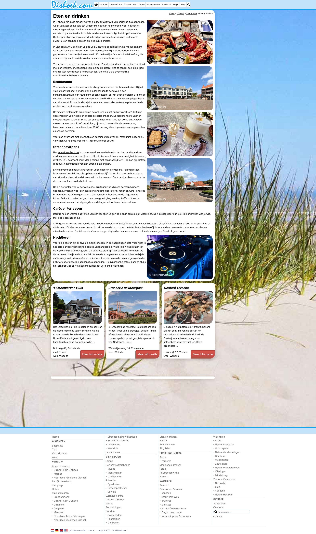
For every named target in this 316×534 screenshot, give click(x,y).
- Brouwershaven (169, 496)
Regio (176, 4)
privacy (91, 530)
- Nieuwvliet (219, 483)
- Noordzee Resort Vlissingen (68, 516)
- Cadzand (219, 490)
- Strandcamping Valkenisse (121, 436)
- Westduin (112, 448)
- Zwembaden (113, 515)
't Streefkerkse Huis (68, 288)
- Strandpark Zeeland (117, 440)
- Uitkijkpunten (114, 476)
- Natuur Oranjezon (223, 444)
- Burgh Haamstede (171, 512)
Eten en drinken (168, 436)
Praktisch (166, 4)
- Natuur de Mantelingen (226, 452)
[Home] (96, 4)
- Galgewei (58, 508)
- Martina (57, 473)
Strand (127, 4)
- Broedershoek (60, 496)
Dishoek (103, 4)
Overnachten (116, 4)
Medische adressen (170, 464)
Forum (163, 468)
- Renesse (165, 492)
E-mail (62, 352)
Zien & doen (139, 4)
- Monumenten (114, 472)
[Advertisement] (240, 85)
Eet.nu (110, 140)
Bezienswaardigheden (118, 464)
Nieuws (164, 476)
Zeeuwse (101, 46)
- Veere (217, 440)
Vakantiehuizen (60, 492)
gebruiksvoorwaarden (77, 530)
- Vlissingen (219, 471)
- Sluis (216, 486)
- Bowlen (111, 491)
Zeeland (164, 485)
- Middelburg (220, 475)
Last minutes (113, 452)
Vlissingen (137, 242)
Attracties (111, 480)
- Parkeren (165, 461)
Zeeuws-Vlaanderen (224, 479)
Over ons (218, 507)
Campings (57, 485)
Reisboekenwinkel (169, 472)
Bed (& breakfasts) (62, 481)
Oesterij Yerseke (176, 288)
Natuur (109, 503)
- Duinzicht (58, 504)
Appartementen (60, 466)
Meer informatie (92, 354)
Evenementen (153, 4)
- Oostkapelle (220, 448)
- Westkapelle (220, 459)
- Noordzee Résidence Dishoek (69, 477)
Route (163, 457)
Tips (54, 449)
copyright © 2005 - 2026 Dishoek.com (111, 530)
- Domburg (219, 456)
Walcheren (219, 436)
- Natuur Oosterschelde (173, 508)
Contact (217, 516)
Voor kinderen (59, 453)
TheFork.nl (94, 140)
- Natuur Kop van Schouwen (175, 516)
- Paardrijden (113, 518)
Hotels (55, 489)
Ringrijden (165, 448)
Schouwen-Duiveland (171, 489)
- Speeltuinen (113, 484)
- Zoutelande (220, 463)
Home (55, 436)
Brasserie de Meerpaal (125, 288)
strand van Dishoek (68, 152)
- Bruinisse (165, 500)
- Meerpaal (58, 512)
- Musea (110, 468)
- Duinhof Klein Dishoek (65, 469)
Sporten (110, 511)
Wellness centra (114, 495)
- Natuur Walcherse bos (226, 467)
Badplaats (57, 445)
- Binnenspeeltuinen (116, 488)
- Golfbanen (112, 522)
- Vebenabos (113, 444)
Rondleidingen (113, 507)
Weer (183, 4)
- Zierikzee (165, 504)
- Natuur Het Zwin (223, 494)
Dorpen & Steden (115, 499)
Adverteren (219, 503)
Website (63, 355)
